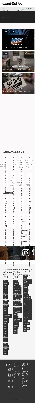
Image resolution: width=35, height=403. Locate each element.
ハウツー (16, 369)
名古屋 (5, 305)
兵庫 (5, 295)
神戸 (5, 341)
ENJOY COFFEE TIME (26, 281)
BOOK (25, 275)
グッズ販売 (16, 299)
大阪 (5, 313)
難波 (5, 351)
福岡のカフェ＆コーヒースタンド (10, 388)
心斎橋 (5, 321)
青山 (5, 353)
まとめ (25, 292)
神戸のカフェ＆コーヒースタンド (10, 376)
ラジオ (25, 320)
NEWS (25, 290)
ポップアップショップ (27, 318)
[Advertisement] (17, 122)
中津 (5, 285)
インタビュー (27, 297)
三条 (5, 281)
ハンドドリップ (17, 305)
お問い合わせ (5, 17)
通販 (15, 330)
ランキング (26, 323)
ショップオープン (27, 307)
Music (25, 287)
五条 (5, 290)
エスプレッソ (17, 293)
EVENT (26, 285)
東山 (5, 331)
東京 (5, 328)
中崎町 (5, 283)
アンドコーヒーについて (25, 382)
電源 (15, 333)
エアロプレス (17, 290)
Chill (25, 278)
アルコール (16, 285)
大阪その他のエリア (7, 316)
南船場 (5, 300)
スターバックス (27, 311)
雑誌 (25, 330)
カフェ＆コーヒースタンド (9, 364)
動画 (25, 325)
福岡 (5, 343)
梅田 (5, 333)
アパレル (16, 283)
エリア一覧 (10, 393)
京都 (5, 293)
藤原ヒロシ (26, 328)
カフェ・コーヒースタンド (9, 3)
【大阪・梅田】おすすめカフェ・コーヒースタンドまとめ (25, 366)
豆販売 (15, 328)
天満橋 (5, 319)
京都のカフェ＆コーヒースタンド (10, 382)
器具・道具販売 (17, 320)
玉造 (5, 338)
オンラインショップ (27, 304)
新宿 (5, 323)
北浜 (5, 298)
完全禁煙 (16, 323)
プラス (17, 10)
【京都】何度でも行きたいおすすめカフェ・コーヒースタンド (25, 375)
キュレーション (6, 10)
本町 (5, 326)
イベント (26, 295)
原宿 (5, 303)
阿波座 (5, 348)
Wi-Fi (15, 281)
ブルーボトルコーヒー (27, 314)
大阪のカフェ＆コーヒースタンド (10, 370)
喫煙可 (15, 317)
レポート (16, 371)
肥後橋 (5, 346)
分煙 (15, 314)
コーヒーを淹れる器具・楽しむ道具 (17, 375)
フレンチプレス (17, 308)
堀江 (5, 310)
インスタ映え (17, 288)
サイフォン (16, 301)
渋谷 (5, 336)
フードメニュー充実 (17, 312)
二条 (5, 288)
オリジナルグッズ (17, 296)
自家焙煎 (16, 325)
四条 (5, 308)
